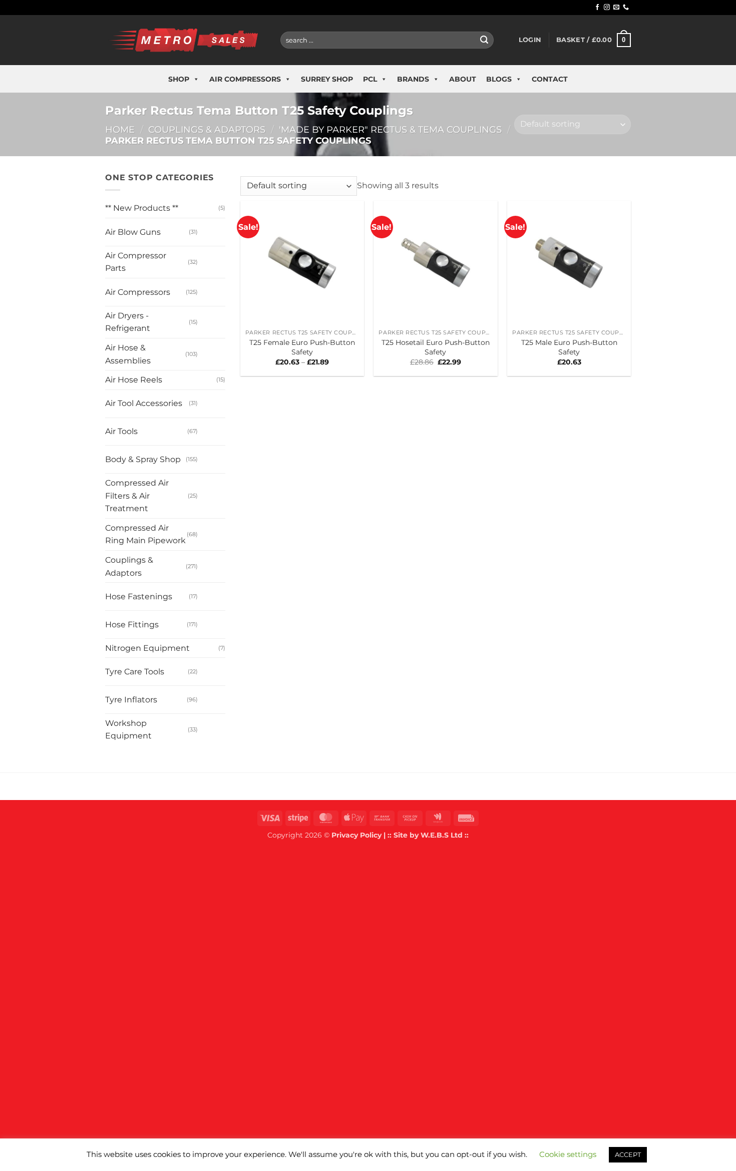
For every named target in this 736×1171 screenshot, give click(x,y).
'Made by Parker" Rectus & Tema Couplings (390, 129)
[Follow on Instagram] (607, 7)
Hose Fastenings (138, 596)
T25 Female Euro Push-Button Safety (302, 347)
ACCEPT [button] (628, 1154)
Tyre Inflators (131, 699)
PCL (370, 79)
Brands (413, 79)
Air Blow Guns (133, 232)
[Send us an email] (616, 7)
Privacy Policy (356, 835)
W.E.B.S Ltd (442, 835)
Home (120, 129)
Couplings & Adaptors (206, 129)
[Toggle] (207, 228)
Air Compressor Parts (135, 262)
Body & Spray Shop (143, 459)
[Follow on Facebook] (597, 7)
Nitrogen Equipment (147, 648)
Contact (550, 79)
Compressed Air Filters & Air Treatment (137, 495)
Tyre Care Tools (134, 671)
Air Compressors (245, 79)
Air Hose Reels (133, 379)
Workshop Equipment (128, 729)
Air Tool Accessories (143, 403)
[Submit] (484, 40)
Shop (178, 79)
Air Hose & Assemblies (128, 354)
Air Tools (121, 431)
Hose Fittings (132, 624)
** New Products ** (141, 208)
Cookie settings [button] (567, 1154)
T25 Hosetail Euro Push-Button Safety (436, 347)
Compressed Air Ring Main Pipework (145, 534)
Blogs (499, 79)
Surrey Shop (327, 79)
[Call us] (626, 7)
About (462, 79)
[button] (530, 40)
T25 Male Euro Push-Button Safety (569, 347)
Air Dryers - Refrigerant (127, 322)
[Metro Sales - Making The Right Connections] (185, 40)
